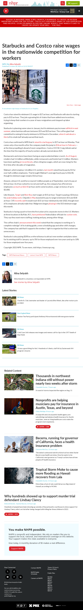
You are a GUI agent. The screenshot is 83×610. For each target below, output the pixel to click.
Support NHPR (17, 548)
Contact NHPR (36, 568)
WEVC (50, 579)
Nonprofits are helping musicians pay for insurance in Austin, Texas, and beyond (57, 404)
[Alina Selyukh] (7, 276)
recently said (20, 200)
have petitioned (38, 214)
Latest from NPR (36, 255)
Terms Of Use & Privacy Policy (53, 568)
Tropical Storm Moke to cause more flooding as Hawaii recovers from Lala (57, 473)
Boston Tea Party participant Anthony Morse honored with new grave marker (45, 316)
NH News (20, 297)
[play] (6, 11)
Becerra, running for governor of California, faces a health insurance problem (57, 442)
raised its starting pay (43, 142)
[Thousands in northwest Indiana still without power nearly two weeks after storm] (19, 382)
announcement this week (30, 222)
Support (74, 3)
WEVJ (50, 584)
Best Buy (28, 195)
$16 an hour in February (66, 145)
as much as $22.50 (20, 187)
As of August (71, 156)
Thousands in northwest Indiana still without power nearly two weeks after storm (56, 380)
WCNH (50, 577)
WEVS (50, 591)
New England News (23, 313)
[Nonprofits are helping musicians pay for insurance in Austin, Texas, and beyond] (19, 406)
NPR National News (16, 255)
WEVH (50, 582)
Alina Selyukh (15, 64)
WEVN (50, 585)
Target (18, 195)
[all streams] (80, 11)
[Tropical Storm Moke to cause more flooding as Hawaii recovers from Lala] (19, 476)
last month (48, 170)
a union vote (72, 214)
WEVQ (50, 589)
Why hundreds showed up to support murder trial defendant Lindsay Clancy (39, 498)
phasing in (53, 203)
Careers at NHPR (36, 578)
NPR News (53, 255)
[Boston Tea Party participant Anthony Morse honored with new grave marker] (9, 317)
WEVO (50, 587)
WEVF (50, 580)
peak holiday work (14, 197)
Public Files (51, 573)
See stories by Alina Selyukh (27, 282)
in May (33, 197)
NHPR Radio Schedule (35, 573)
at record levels (26, 162)
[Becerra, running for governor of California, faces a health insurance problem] (19, 444)
